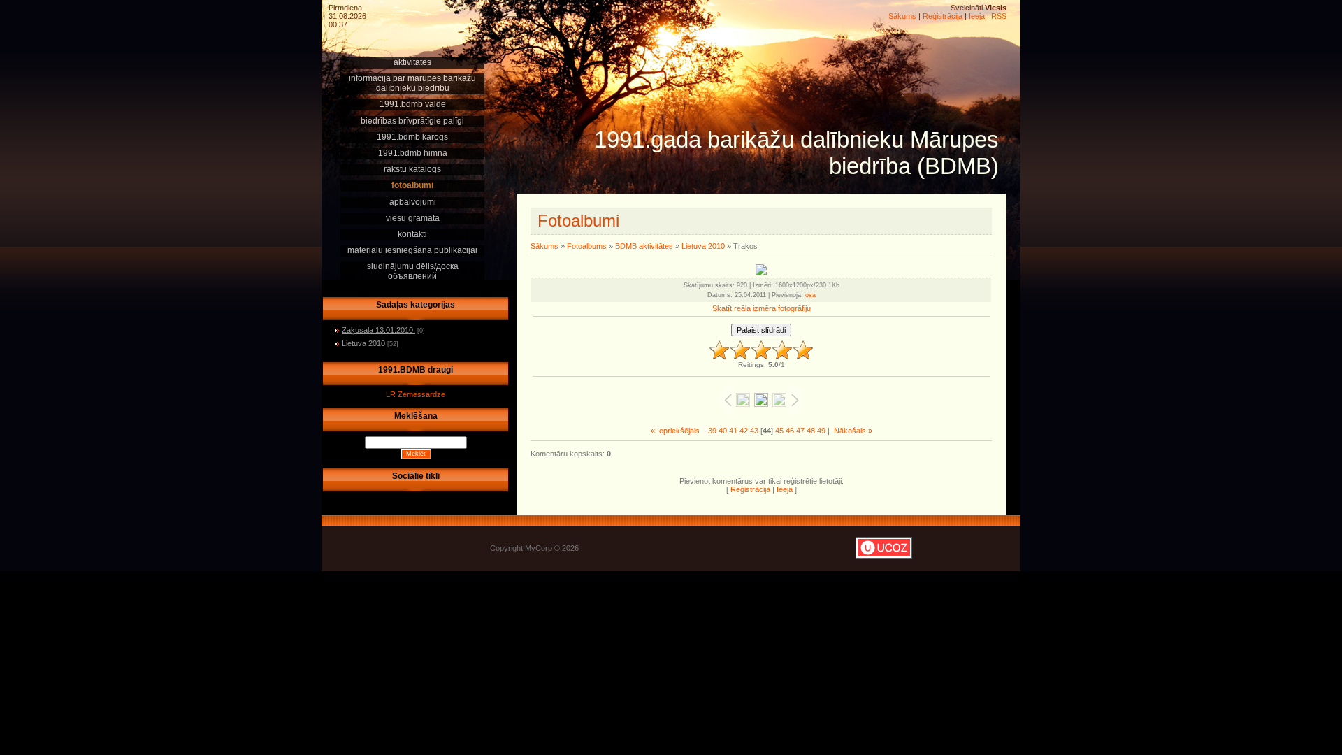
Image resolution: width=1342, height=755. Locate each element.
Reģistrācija (942, 16)
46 (790, 430)
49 (821, 430)
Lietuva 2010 (363, 343)
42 (743, 430)
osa (810, 295)
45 (779, 430)
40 (723, 430)
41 (733, 430)
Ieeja (977, 16)
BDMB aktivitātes (644, 246)
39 (712, 430)
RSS (998, 16)
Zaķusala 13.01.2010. (378, 330)
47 (800, 430)
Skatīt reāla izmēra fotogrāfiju (761, 308)
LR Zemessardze (415, 394)
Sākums (902, 16)
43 (754, 430)
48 (811, 430)
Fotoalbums (587, 246)
